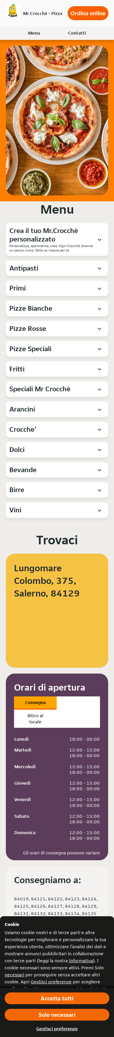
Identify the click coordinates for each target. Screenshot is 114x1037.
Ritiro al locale (35, 719)
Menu (34, 33)
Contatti (77, 33)
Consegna (35, 702)
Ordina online (88, 13)
